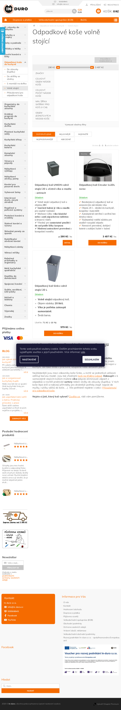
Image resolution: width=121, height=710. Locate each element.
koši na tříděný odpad (90, 375)
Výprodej (9, 311)
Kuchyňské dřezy (13, 139)
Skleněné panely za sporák (14, 232)
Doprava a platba (22, 19)
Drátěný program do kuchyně (10, 116)
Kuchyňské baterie (9, 146)
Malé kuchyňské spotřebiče (12, 269)
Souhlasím (92, 359)
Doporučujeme (43, 134)
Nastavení (29, 359)
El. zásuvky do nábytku (11, 28)
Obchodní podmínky (72, 623)
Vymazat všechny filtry (75, 124)
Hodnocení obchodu (72, 609)
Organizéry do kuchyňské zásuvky (11, 106)
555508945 (13, 611)
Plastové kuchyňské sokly (14, 132)
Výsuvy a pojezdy (9, 162)
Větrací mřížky (11, 252)
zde (83, 352)
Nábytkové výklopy (10, 169)
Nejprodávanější (44, 139)
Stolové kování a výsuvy (13, 224)
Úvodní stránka (5, 20)
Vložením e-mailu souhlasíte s (10, 576)
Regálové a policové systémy (13, 208)
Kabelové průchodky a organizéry (10, 260)
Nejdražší (83, 134)
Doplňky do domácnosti (10, 277)
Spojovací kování (13, 284)
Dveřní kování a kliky (12, 55)
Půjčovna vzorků (70, 616)
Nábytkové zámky (13, 247)
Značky (8, 316)
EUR (80, 12)
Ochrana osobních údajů (74, 627)
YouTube (12, 620)
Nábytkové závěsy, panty (11, 177)
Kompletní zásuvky (9, 154)
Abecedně (66, 139)
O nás (66, 602)
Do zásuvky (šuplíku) (12, 70)
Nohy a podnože (12, 43)
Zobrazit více (19, 418)
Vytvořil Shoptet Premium (108, 704)
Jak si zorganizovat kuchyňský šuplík (11, 379)
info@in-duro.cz (15, 607)
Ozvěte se (74, 396)
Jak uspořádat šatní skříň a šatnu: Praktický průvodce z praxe (14, 400)
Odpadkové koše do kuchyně (13, 63)
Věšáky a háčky (12, 48)
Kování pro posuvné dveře (12, 185)
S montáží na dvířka (16, 83)
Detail (67, 243)
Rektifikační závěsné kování (12, 240)
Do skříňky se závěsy (13, 77)
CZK (80, 9)
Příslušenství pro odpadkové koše (15, 94)
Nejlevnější (64, 134)
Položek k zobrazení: (105, 60)
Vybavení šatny (12, 192)
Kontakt (66, 606)
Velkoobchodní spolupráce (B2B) (56, 19)
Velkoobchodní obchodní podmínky (79, 634)
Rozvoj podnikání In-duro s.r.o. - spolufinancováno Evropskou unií (91, 639)
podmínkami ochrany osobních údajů (10, 577)
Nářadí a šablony (9, 298)
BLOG (84, 19)
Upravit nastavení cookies (49, 704)
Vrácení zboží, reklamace (74, 630)
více (26, 372)
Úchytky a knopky (9, 36)
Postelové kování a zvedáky (14, 216)
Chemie (8, 305)
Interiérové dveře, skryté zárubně (11, 200)
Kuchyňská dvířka (9, 125)
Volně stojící (13, 88)
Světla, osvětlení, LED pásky (13, 290)
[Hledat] (74, 11)
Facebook (12, 615)
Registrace (113, 5)
